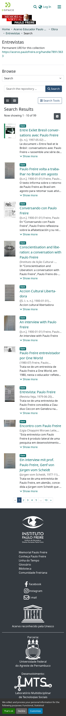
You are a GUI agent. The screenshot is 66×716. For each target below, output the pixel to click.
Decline (21, 710)
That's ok (8, 710)
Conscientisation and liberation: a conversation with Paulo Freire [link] (40, 252)
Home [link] (6, 29)
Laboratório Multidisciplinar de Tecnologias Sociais (33, 695)
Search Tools (51, 100)
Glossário (25, 564)
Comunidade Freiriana (33, 572)
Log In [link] (47, 7)
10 (46, 500)
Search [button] (55, 89)
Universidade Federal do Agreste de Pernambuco (33, 663)
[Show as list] (7, 100)
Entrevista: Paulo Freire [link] (38, 392)
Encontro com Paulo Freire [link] (40, 426)
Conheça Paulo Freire (32, 556)
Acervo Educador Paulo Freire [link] (30, 29)
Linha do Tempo (29, 560)
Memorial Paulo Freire (33, 552)
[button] (8, 7)
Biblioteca (25, 568)
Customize (35, 710)
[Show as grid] (14, 100)
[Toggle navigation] (59, 7)
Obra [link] (54, 29)
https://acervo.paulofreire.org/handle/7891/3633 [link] (32, 54)
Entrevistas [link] (13, 33)
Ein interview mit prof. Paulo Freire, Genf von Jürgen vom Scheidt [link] (37, 464)
